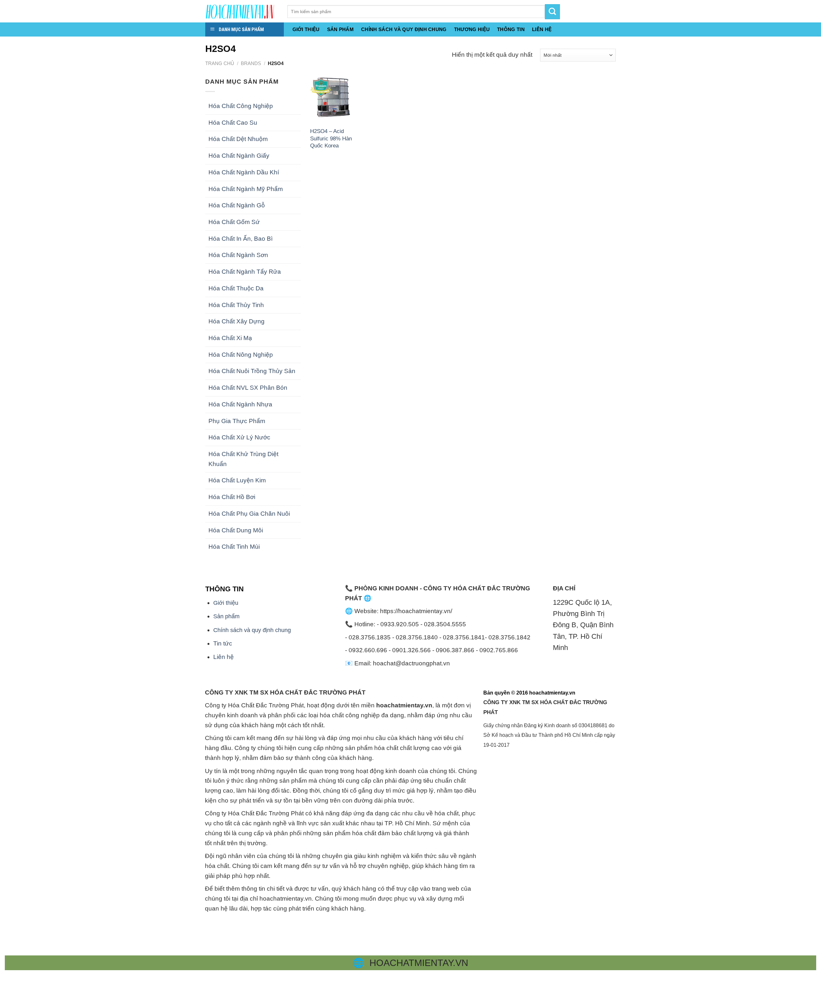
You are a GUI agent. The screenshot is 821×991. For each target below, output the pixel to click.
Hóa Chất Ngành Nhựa (240, 404)
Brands (251, 63)
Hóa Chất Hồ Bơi (231, 497)
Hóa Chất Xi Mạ (230, 338)
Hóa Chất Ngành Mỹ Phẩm (245, 189)
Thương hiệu (472, 29)
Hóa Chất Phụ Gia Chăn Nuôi (249, 513)
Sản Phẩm (340, 29)
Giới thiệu (306, 29)
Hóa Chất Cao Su (232, 122)
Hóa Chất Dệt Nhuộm (238, 139)
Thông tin (511, 29)
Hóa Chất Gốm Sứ (234, 222)
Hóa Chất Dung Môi (235, 530)
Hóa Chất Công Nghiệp (240, 106)
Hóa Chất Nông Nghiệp (240, 354)
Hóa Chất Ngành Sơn (238, 255)
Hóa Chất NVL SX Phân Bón (247, 387)
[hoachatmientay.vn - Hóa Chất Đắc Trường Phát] (241, 11)
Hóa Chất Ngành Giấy (238, 155)
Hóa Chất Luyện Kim (237, 480)
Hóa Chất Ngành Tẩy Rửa (244, 271)
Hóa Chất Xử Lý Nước (239, 437)
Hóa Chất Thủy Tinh (236, 305)
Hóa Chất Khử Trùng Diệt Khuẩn (243, 459)
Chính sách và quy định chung (404, 29)
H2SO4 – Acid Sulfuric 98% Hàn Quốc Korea (331, 138)
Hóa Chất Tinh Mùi (234, 546)
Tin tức (222, 643)
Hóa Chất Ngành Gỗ (236, 205)
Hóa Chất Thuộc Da (236, 288)
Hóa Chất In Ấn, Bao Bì (240, 238)
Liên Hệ (542, 29)
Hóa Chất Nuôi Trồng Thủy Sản (251, 371)
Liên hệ (223, 657)
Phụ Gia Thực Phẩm (236, 421)
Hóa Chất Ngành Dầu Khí (243, 172)
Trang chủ (219, 63)
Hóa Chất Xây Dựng (236, 321)
